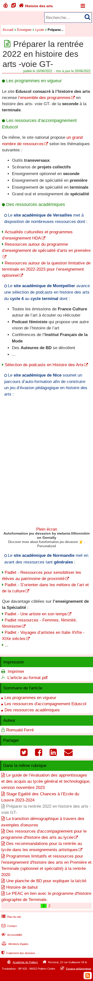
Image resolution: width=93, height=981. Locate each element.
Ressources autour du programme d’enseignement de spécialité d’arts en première (46, 247)
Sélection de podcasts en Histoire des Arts (44, 364)
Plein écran (46, 529)
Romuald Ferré (20, 730)
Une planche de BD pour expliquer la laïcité (46, 881)
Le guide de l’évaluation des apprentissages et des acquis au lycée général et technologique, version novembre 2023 (46, 781)
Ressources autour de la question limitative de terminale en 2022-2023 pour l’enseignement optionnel (46, 269)
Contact (9, 925)
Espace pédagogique (78, 968)
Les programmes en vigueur (30, 697)
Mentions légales (15, 943)
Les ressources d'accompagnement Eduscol (45, 703)
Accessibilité (11, 934)
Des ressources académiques (32, 710)
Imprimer (16, 671)
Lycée (39, 30)
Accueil (8, 30)
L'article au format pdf (27, 677)
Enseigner (24, 30)
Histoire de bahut (22, 887)
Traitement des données (18, 953)
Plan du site (11, 916)
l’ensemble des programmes (44, 97)
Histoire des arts (36, 6)
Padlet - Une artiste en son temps (36, 614)
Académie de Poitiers (25, 962)
